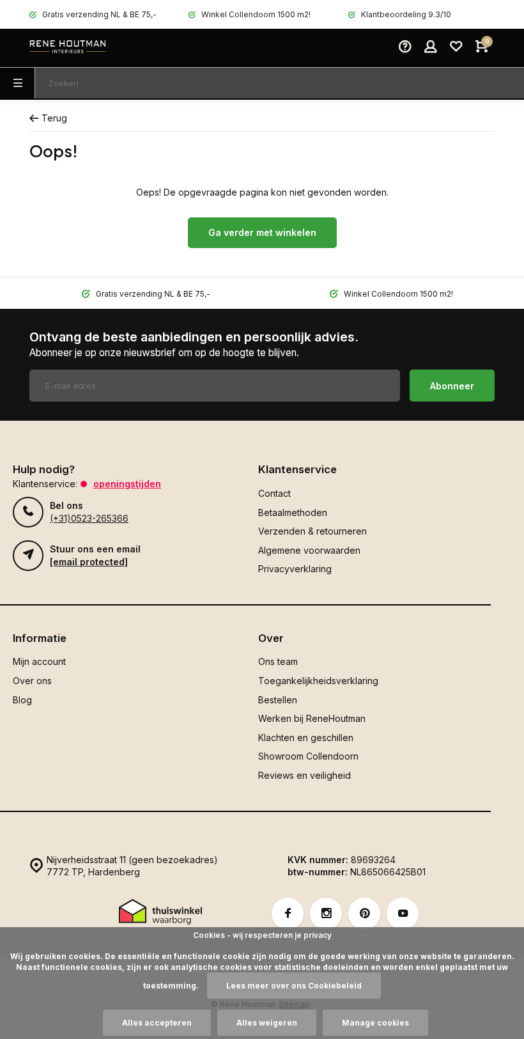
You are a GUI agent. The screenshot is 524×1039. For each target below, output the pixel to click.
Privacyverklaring (295, 568)
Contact (274, 493)
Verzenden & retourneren (312, 531)
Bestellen (277, 699)
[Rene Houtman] (67, 48)
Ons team (278, 661)
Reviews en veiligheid (304, 775)
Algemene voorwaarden (309, 550)
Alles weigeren (266, 1022)
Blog (22, 699)
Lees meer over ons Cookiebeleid (294, 985)
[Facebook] (288, 914)
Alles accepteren (157, 1022)
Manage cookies (375, 1022)
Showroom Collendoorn (308, 756)
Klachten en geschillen (305, 737)
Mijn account (39, 661)
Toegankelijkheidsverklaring (318, 680)
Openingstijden (127, 483)
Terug (54, 118)
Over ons (32, 680)
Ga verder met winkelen (262, 232)
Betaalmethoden (292, 512)
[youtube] (403, 914)
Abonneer (452, 385)
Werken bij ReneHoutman (312, 718)
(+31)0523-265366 (89, 518)
